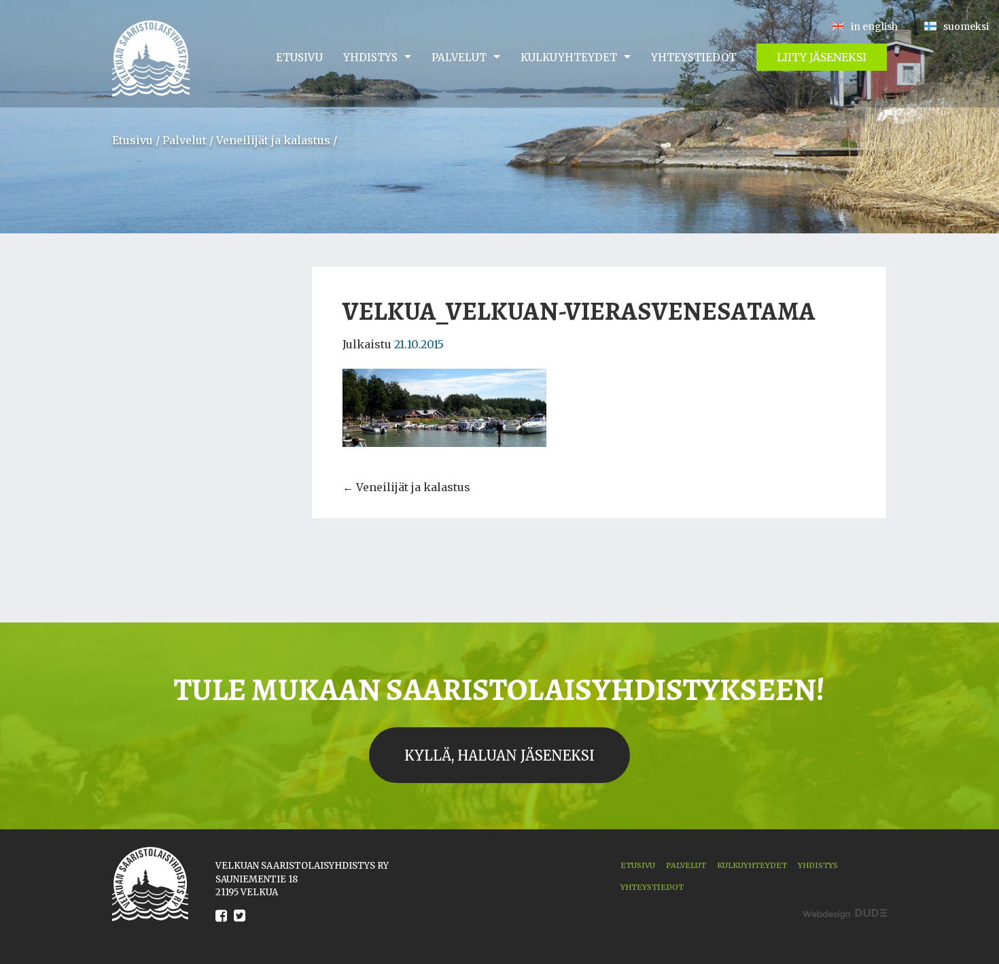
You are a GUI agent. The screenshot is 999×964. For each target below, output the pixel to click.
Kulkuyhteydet (569, 57)
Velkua (151, 58)
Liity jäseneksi (821, 57)
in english (874, 26)
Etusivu (299, 57)
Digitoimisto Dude (845, 914)
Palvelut (459, 57)
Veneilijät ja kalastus (273, 140)
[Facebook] (221, 926)
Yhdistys (370, 57)
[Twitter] (239, 926)
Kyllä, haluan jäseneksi (499, 755)
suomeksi (966, 26)
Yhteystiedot (693, 57)
